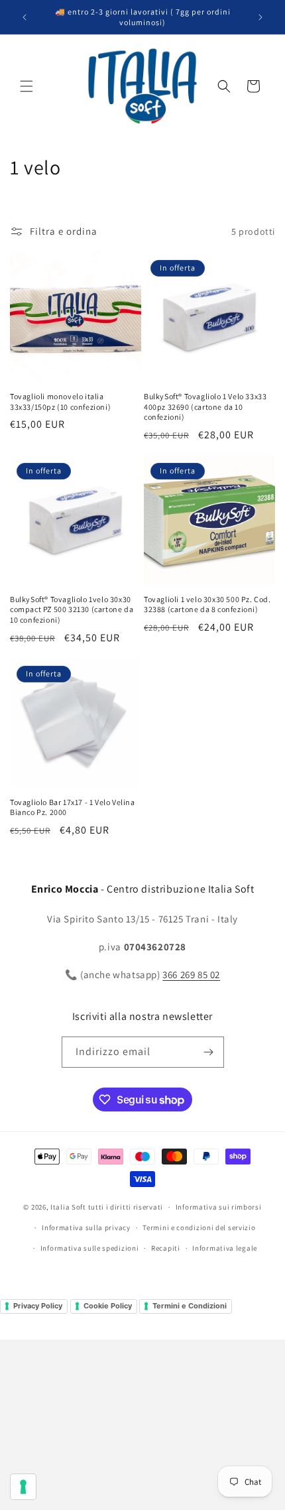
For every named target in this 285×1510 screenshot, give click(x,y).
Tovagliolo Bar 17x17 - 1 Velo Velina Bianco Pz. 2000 (72, 807)
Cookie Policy (108, 1305)
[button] (26, 86)
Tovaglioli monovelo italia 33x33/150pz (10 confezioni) (60, 401)
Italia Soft (68, 1207)
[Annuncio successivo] (260, 17)
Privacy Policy (37, 1305)
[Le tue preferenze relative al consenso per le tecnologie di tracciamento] (23, 1486)
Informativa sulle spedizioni (89, 1248)
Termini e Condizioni (189, 1305)
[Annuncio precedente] (24, 17)
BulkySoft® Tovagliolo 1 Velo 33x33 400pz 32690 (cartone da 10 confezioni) (205, 406)
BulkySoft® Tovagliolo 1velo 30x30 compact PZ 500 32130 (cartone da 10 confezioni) (71, 609)
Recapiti (165, 1248)
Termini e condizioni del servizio (198, 1227)
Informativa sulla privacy (86, 1227)
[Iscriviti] (208, 1052)
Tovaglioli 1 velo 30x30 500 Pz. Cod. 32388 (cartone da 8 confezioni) (207, 604)
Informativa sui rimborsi (219, 1207)
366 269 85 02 (191, 974)
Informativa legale (224, 1248)
